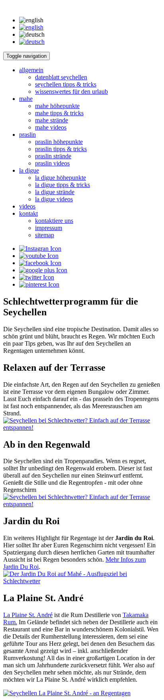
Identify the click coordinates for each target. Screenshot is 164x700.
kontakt (28, 213)
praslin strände (53, 156)
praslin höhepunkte (59, 141)
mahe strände (51, 120)
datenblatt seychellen (61, 77)
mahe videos (50, 127)
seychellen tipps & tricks (65, 84)
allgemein (31, 70)
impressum (48, 227)
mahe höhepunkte (57, 105)
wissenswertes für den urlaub (71, 91)
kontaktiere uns (54, 220)
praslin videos (52, 163)
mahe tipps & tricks (59, 113)
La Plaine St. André (28, 615)
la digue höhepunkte (60, 177)
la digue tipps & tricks (62, 184)
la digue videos (54, 199)
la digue (29, 170)
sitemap (44, 235)
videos (27, 206)
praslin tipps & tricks (61, 149)
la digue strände (54, 192)
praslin (27, 134)
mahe (26, 98)
